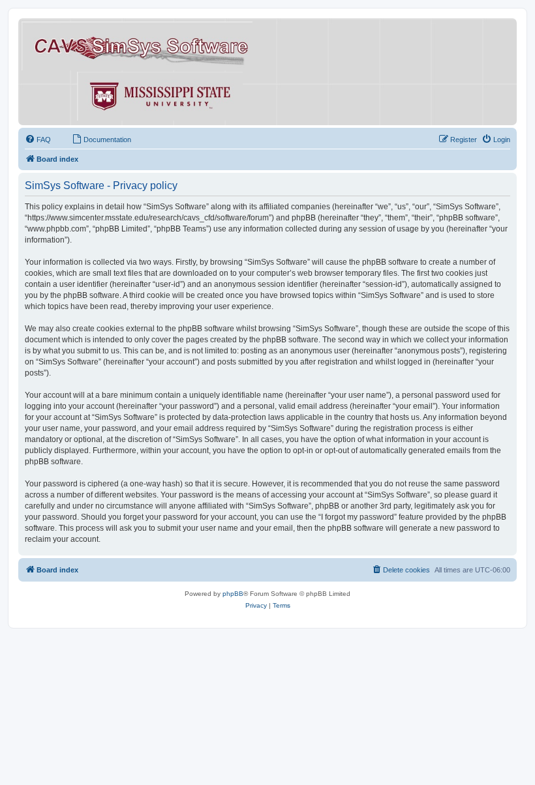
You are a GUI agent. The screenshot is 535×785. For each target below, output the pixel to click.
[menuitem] (38, 139)
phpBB (232, 593)
